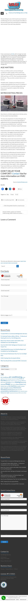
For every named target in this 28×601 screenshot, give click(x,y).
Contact (15, 173)
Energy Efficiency (22, 380)
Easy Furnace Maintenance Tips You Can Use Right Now (13, 479)
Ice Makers (23, 386)
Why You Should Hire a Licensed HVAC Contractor (14, 360)
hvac (8, 384)
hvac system (19, 384)
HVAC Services (13, 384)
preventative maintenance (9, 391)
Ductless (4, 380)
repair (7, 392)
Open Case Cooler (18, 389)
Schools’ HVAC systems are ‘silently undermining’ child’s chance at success (13, 212)
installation (11, 387)
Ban (8, 194)
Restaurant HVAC (17, 392)
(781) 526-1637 (23, 599)
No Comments (20, 200)
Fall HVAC (4, 382)
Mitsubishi (4, 389)
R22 (23, 391)
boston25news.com (22, 182)
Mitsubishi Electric (11, 389)
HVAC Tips (6, 386)
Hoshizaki (3, 384)
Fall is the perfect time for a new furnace (13, 205)
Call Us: (17, 599)
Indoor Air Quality (4, 387)
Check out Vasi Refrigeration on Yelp (18, 12)
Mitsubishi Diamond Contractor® (8, 599)
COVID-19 (21, 379)
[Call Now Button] (3, 598)
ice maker (18, 386)
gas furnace (13, 382)
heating (17, 382)
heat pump (23, 382)
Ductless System (10, 380)
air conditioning (15, 377)
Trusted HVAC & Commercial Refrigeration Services (14, 333)
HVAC (12, 200)
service (22, 392)
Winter (25, 392)
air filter (23, 377)
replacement (12, 392)
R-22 (13, 54)
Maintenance (17, 388)
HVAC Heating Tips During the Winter (10, 358)
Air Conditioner (5, 377)
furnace (8, 382)
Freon (12, 194)
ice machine (12, 386)
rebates (25, 391)
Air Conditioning (7, 200)
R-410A (21, 391)
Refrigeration (3, 392)
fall (1, 382)
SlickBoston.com (16, 597)
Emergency (16, 380)
